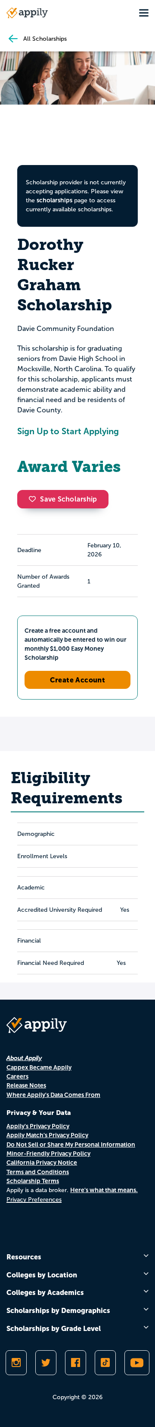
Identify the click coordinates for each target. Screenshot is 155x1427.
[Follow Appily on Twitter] (45, 1362)
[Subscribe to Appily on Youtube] (136, 1362)
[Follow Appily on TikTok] (105, 1362)
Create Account (77, 680)
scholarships (54, 200)
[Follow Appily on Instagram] (16, 1362)
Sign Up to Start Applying (68, 431)
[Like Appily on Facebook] (75, 1362)
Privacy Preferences (34, 1199)
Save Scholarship (68, 499)
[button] (34, 499)
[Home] (27, 12)
